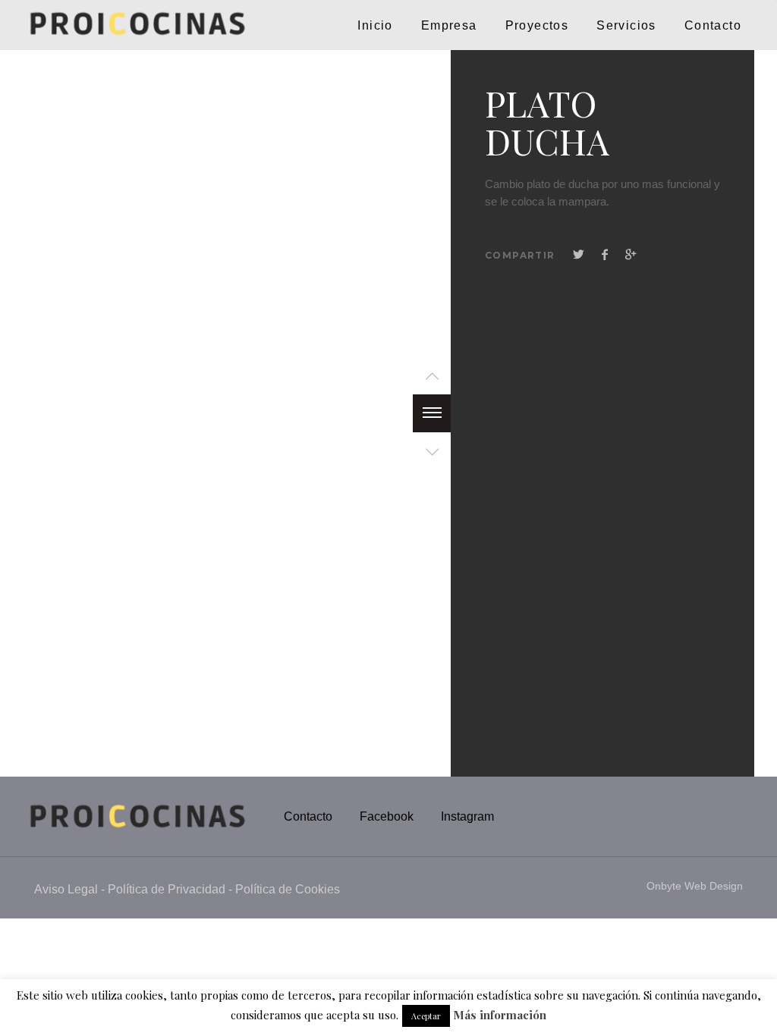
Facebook (387, 816)
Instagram (467, 816)
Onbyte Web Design (694, 886)
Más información (499, 1015)
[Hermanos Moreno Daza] (61, 25)
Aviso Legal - (71, 889)
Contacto (308, 816)
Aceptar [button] (426, 1016)
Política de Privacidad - (171, 889)
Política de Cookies (287, 889)
